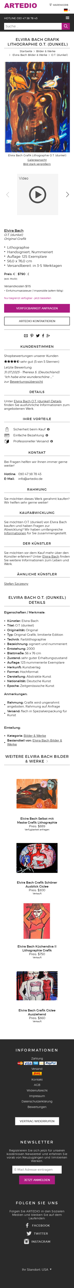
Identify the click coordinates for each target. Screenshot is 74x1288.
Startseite (26, 51)
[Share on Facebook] (43, 336)
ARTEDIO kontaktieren (37, 321)
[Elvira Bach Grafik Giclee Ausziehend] (37, 985)
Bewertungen (37, 1107)
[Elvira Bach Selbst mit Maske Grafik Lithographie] (37, 794)
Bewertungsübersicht (26, 382)
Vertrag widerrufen (37, 1121)
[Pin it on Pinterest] (32, 336)
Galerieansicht (37, 159)
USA (45, 1270)
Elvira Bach (13, 230)
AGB (37, 1085)
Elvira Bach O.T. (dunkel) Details (37, 401)
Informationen (15, 533)
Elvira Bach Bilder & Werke (30, 55)
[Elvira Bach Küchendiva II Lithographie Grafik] (36, 921)
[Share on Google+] (48, 336)
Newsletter (37, 1142)
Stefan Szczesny (16, 584)
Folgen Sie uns (37, 1203)
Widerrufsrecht (37, 1090)
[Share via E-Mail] (26, 336)
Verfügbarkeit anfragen (37, 308)
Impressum (37, 1096)
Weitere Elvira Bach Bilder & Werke (37, 759)
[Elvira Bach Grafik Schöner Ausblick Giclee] (37, 857)
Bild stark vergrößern (37, 164)
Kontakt (37, 1079)
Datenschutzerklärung (37, 1101)
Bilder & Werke (46, 51)
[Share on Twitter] (38, 336)
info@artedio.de (30, 479)
